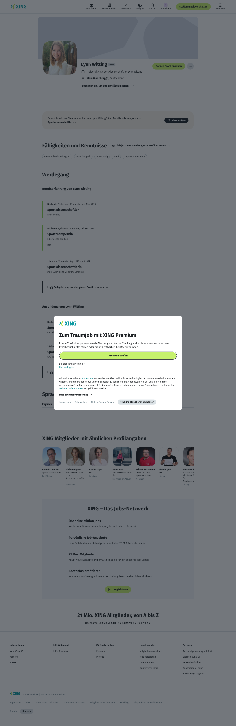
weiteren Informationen (71, 388)
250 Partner (88, 378)
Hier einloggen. (66, 367)
